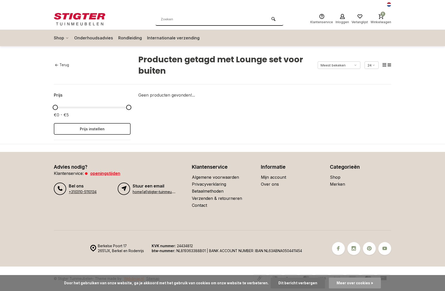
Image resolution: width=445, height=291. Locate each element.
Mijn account (273, 177)
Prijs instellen (92, 129)
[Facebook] (338, 248)
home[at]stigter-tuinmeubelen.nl (158, 192)
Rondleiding (130, 37)
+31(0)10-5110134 (83, 192)
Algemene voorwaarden (215, 177)
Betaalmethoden (208, 191)
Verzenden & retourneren (217, 198)
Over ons (270, 184)
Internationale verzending (173, 37)
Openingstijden (105, 173)
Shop (59, 37)
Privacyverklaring (209, 184)
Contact (199, 205)
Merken (337, 184)
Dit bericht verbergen (297, 283)
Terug (64, 65)
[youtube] (384, 248)
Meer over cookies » (355, 283)
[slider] (55, 107)
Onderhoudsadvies (93, 37)
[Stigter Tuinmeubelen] (85, 19)
